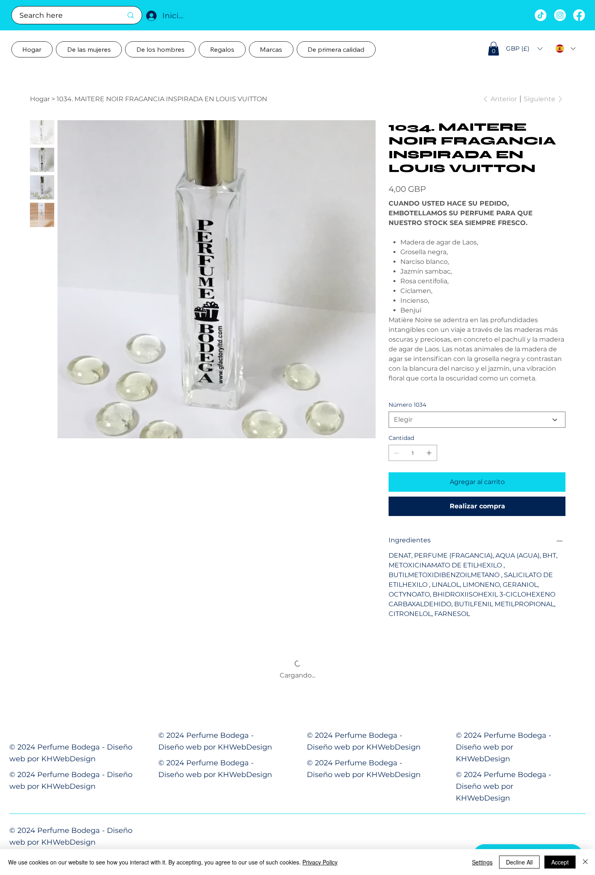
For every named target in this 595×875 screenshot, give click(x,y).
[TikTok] (540, 15)
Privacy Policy (320, 862)
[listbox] (524, 48)
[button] (493, 48)
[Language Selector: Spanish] (565, 49)
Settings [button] (482, 862)
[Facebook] (579, 15)
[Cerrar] (585, 862)
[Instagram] (560, 15)
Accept (560, 862)
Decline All (519, 862)
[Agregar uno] (429, 453)
